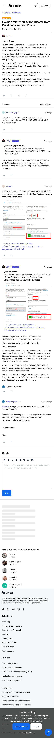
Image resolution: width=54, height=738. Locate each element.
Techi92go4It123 (13, 401)
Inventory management (12, 680)
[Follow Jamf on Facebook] (23, 609)
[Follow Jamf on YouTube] (13, 609)
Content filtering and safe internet (16, 705)
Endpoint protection (10, 696)
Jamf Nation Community (12, 630)
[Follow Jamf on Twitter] (3, 609)
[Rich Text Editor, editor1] (27, 476)
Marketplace (7, 638)
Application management (12, 676)
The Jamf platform (10, 663)
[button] (5, 6)
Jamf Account (8, 651)
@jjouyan (6, 406)
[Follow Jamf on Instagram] (18, 609)
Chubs (12, 554)
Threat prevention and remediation (16, 700)
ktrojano (12, 577)
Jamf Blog (6, 634)
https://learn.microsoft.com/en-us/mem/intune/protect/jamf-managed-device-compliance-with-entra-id (22, 246)
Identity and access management (16, 692)
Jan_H (8, 36)
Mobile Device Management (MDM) (17, 672)
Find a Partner (8, 647)
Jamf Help (6, 622)
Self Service (7, 688)
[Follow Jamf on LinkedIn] (8, 609)
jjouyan (9, 186)
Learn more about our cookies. (30, 721)
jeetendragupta (12, 112)
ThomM (12, 569)
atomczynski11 (15, 584)
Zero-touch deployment (12, 667)
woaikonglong (15, 562)
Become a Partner (9, 642)
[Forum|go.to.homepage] (15, 5)
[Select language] (35, 5)
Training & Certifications (12, 626)
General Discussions (12, 13)
